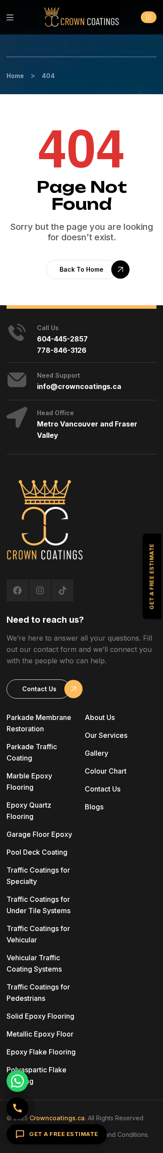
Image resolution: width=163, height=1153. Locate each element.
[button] (148, 17)
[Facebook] (17, 590)
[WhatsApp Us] (17, 1081)
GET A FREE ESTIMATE (63, 1133)
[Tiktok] (62, 590)
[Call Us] (17, 1108)
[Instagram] (40, 590)
